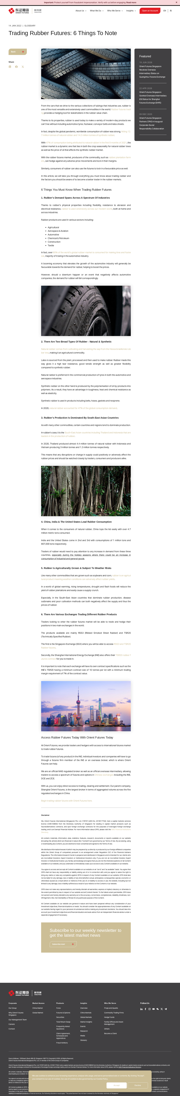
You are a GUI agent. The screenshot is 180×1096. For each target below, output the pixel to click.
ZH (171, 10)
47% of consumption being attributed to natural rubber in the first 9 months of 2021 (86, 142)
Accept (117, 1085)
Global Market (37, 1013)
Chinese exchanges (104, 774)
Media (82, 1036)
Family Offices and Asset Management (113, 1023)
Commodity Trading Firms (114, 1013)
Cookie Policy (102, 1079)
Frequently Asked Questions (63, 1027)
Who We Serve (113, 10)
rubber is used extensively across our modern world (87, 208)
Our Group (13, 1008)
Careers (12, 1024)
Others (106, 1029)
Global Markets (86, 1017)
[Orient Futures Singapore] (25, 11)
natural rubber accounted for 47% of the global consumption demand (83, 408)
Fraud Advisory (62, 1043)
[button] (85, 11)
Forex (58, 1008)
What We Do (95, 10)
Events (82, 1026)
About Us (80, 10)
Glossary (83, 1040)
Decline (138, 1085)
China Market (37, 1008)
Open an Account (150, 10)
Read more (131, 2)
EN (164, 10)
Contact (12, 1029)
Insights (129, 10)
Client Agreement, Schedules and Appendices (63, 1035)
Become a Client (110, 1033)
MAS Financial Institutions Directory (130, 1067)
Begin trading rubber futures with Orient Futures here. (66, 800)
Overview (83, 1008)
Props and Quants (111, 1008)
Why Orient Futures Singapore (16, 1014)
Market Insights (86, 1022)
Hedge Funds (109, 1017)
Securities (60, 1017)
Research (84, 1031)
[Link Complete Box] (153, 70)
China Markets (85, 1013)
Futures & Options (63, 1013)
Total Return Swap (63, 1022)
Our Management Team (18, 1020)
